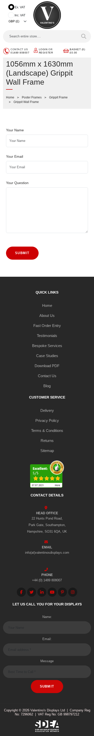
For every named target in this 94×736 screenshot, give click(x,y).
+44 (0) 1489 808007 (47, 580)
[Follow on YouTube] (52, 592)
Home (10, 97)
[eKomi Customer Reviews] (47, 475)
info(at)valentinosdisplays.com (47, 552)
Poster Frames (32, 97)
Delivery (47, 410)
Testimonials (47, 335)
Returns (47, 440)
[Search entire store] (84, 36)
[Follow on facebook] (21, 592)
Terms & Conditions (47, 430)
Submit (22, 253)
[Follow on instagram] (72, 592)
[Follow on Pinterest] (62, 592)
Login (43, 49)
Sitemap (47, 450)
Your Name (15, 130)
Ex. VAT (20, 7)
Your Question (17, 183)
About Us (47, 315)
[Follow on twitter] (31, 592)
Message (47, 661)
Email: (47, 639)
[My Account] (35, 50)
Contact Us (47, 376)
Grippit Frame (58, 97)
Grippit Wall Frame (26, 102)
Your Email (14, 156)
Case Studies (47, 356)
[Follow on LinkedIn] (41, 592)
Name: (47, 617)
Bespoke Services (47, 346)
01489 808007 (20, 52)
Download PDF (47, 366)
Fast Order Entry (47, 325)
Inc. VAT (20, 15)
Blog (47, 386)
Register (46, 52)
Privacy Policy (47, 420)
